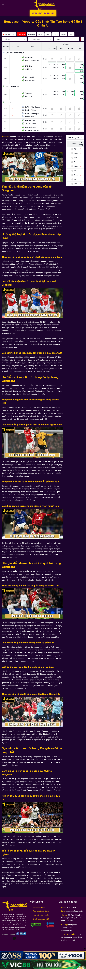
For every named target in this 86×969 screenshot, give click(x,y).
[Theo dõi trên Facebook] (17, 933)
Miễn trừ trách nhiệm (41, 915)
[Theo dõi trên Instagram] (21, 933)
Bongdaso (6, 136)
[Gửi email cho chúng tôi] (14, 938)
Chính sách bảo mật (41, 919)
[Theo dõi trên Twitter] (24, 933)
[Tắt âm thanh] (82, 39)
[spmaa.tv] (43, 5)
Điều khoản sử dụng (41, 911)
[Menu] (3, 5)
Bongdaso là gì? (39, 907)
